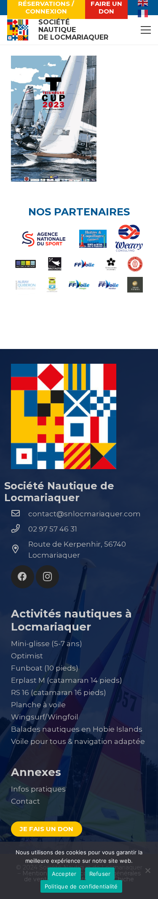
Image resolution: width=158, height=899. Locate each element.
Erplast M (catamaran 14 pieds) (66, 680)
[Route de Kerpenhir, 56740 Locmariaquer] (20, 549)
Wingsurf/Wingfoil (44, 717)
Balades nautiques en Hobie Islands (76, 729)
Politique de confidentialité (81, 886)
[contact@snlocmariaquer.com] (20, 513)
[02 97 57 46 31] (20, 528)
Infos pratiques (38, 789)
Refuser (100, 873)
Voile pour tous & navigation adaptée (78, 741)
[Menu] (145, 29)
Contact (25, 801)
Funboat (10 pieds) (44, 668)
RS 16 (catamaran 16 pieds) (58, 692)
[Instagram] (47, 576)
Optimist (27, 656)
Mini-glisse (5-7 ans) (46, 643)
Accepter (64, 873)
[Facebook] (22, 576)
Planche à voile (38, 704)
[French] (143, 12)
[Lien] (17, 29)
